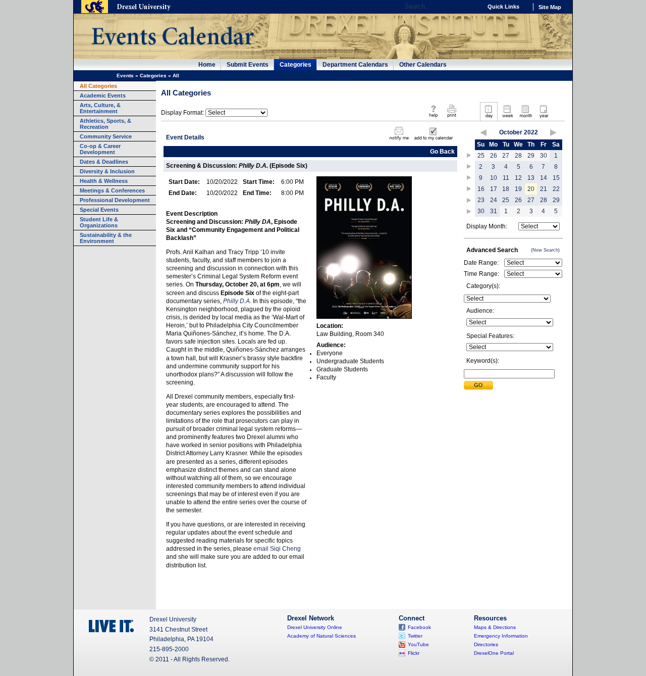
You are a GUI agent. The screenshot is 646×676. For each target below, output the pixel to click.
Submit (478, 385)
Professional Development (115, 200)
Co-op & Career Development (100, 149)
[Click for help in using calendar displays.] (433, 118)
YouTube (418, 644)
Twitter (415, 636)
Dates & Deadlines (104, 162)
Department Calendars (355, 65)
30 (543, 156)
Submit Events (247, 65)
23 (480, 200)
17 (493, 189)
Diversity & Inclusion (107, 171)
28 (518, 156)
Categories (295, 65)
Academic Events (103, 95)
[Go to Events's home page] (172, 50)
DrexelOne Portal (494, 653)
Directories (486, 644)
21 (543, 189)
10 (493, 178)
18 (505, 189)
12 (518, 178)
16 (480, 189)
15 (556, 178)
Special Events (99, 210)
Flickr (413, 653)
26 (493, 156)
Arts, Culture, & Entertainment (100, 108)
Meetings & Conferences (112, 190)
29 (530, 156)
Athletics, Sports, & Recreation (105, 124)
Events (125, 75)
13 (530, 178)
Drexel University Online (314, 627)
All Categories (98, 86)
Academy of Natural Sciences (321, 636)
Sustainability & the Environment (106, 238)
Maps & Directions (495, 627)
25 (480, 156)
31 (493, 211)
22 (556, 189)
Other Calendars (423, 65)
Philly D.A (236, 301)
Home (207, 65)
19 (518, 189)
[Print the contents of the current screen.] (451, 118)
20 (530, 189)
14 (543, 178)
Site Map (550, 7)
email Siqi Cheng (277, 549)
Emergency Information (501, 636)
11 (506, 178)
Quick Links (503, 7)
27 (505, 156)
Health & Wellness (104, 181)
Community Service (106, 136)
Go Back (442, 152)
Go (471, 6)
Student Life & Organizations (99, 222)
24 (493, 200)
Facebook (419, 627)
